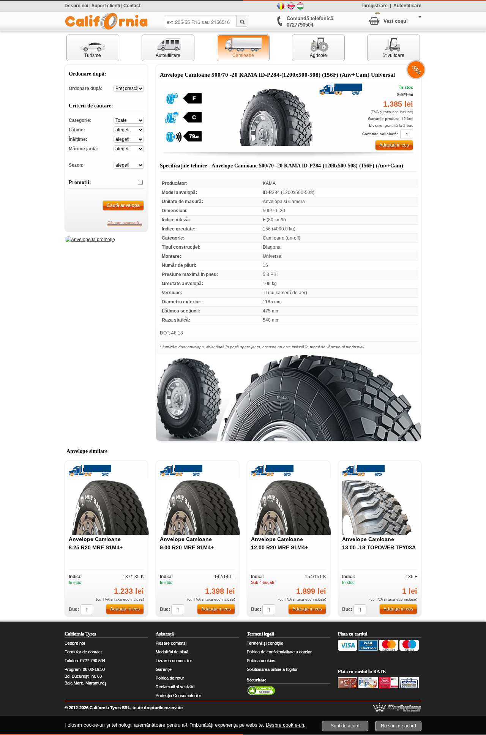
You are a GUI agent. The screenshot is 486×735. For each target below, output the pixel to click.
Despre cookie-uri (285, 725)
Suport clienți (106, 5)
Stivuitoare (386, 48)
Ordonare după (129, 88)
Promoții (137, 182)
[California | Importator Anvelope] (106, 21)
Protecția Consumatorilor (178, 695)
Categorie (129, 120)
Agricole (309, 48)
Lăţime (129, 129)
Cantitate (406, 134)
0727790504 (300, 25)
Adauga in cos (125, 609)
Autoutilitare (161, 48)
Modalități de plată (172, 652)
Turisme (84, 48)
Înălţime (129, 139)
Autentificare (407, 5)
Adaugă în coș (394, 145)
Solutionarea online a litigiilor (272, 669)
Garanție (164, 669)
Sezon (129, 165)
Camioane (235, 48)
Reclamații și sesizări (175, 687)
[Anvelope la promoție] (90, 239)
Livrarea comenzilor (174, 660)
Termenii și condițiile (265, 643)
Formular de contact (83, 652)
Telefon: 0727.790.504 (85, 660)
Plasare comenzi (171, 643)
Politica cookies (261, 660)
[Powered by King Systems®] (397, 708)
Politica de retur (170, 678)
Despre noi (76, 5)
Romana (281, 6)
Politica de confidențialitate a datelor (279, 652)
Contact (131, 5)
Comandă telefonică (310, 18)
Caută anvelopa (123, 205)
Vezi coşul (395, 21)
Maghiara (301, 6)
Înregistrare (375, 5)
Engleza (291, 6)
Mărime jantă (129, 148)
